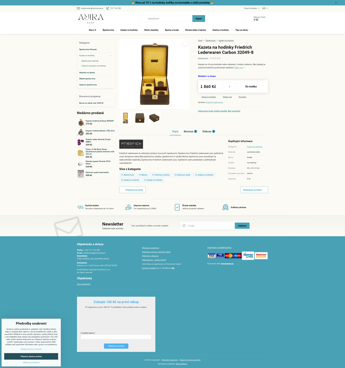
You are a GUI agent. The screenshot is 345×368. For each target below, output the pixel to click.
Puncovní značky (149, 268)
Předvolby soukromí (169, 360)
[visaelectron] (220, 257)
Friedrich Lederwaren (214, 102)
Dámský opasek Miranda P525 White (98, 162)
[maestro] (237, 257)
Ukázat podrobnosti (31, 362)
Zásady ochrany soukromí (189, 360)
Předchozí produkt (134, 189)
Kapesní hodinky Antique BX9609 (100, 121)
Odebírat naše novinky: (112, 228)
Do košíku (251, 86)
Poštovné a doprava (150, 256)
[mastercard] (229, 257)
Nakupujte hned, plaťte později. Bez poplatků (219, 111)
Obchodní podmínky (150, 248)
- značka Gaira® (159, 260)
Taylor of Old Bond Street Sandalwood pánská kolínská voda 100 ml (100, 151)
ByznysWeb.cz (181, 364)
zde (172, 268)
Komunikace (82, 255)
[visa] (212, 257)
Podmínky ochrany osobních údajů (156, 252)
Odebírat (242, 225)
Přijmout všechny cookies (31, 356)
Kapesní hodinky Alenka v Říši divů (100, 130)
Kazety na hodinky (254, 146)
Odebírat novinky (116, 346)
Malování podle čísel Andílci (97, 172)
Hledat (199, 18)
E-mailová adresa (87, 333)
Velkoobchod (147, 260)
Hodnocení (203, 58)
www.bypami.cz (227, 263)
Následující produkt (252, 189)
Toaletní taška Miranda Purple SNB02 (98, 140)
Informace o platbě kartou (219, 247)
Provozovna (82, 262)
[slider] (215, 58)
